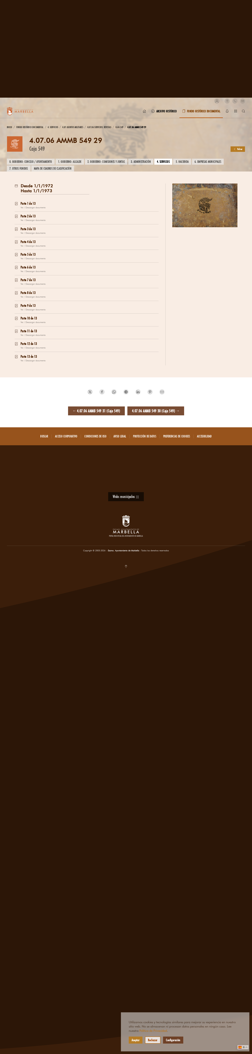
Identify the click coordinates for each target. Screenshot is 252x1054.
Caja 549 (37, 148)
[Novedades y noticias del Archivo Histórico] (227, 111)
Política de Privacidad (153, 1031)
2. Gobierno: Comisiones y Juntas (106, 161)
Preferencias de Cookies (176, 436)
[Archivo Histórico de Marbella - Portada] (144, 111)
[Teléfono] (234, 101)
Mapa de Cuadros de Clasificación (53, 168)
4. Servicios (163, 161)
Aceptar (136, 1040)
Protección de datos (144, 436)
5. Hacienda (182, 161)
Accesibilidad (204, 436)
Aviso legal (119, 436)
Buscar (44, 436)
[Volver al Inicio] (24, 111)
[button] (216, 101)
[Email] (242, 101)
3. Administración (141, 161)
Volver (240, 149)
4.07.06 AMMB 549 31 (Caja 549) (98, 411)
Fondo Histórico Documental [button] (203, 111)
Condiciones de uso (95, 436)
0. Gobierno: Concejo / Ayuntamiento (30, 161)
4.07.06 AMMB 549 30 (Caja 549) (153, 411)
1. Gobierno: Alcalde (69, 161)
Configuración (173, 1040)
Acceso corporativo (66, 436)
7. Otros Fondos (18, 168)
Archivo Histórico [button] (166, 111)
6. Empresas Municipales (208, 161)
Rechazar (153, 1040)
